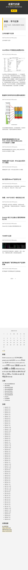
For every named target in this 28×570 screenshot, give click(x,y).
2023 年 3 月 (7, 458)
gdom (7, 360)
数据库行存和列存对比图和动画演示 (13, 95)
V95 (8, 365)
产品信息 (12, 365)
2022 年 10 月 (8, 468)
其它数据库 (7, 398)
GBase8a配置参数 (9, 389)
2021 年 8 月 (7, 493)
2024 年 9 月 (7, 433)
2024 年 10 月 (8, 431)
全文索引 (22, 365)
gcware (4, 360)
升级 (16, 369)
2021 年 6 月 (7, 497)
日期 (8, 374)
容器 (16, 371)
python (21, 362)
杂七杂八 (7, 396)
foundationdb (8, 357)
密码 (19, 371)
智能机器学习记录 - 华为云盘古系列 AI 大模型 (13, 162)
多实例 (20, 369)
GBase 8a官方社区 (6, 528)
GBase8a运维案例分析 (10, 383)
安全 (10, 371)
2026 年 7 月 (7, 407)
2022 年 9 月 (7, 469)
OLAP (6, 362)
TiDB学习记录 (6, 236)
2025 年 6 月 (7, 418)
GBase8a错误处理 (9, 394)
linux (23, 360)
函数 (6, 368)
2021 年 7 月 (7, 495)
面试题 (10, 376)
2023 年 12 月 (8, 444)
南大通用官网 (5, 526)
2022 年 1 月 (7, 484)
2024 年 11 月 (8, 429)
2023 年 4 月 (7, 457)
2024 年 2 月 (7, 440)
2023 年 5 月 (7, 455)
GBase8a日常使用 (9, 387)
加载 (13, 368)
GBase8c (12, 357)
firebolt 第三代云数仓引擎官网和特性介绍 (13, 218)
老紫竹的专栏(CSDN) (7, 529)
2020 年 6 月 (7, 519)
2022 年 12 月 (8, 464)
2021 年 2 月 (7, 504)
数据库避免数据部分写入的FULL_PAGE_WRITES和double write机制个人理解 (12, 141)
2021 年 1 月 (7, 506)
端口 (11, 374)
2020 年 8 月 (7, 515)
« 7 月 (3, 350)
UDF (5, 365)
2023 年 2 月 (7, 460)
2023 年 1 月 (7, 462)
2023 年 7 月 (7, 451)
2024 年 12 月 (8, 427)
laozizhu (15, 37)
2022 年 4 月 (7, 479)
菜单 (15, 10)
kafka (17, 360)
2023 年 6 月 (7, 453)
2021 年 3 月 (7, 502)
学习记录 (6, 371)
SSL (24, 362)
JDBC (13, 360)
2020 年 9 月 (7, 513)
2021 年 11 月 (8, 488)
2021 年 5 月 (7, 499)
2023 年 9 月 (7, 449)
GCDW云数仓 (18, 357)
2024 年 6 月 (7, 434)
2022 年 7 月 (7, 473)
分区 (9, 369)
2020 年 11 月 (8, 510)
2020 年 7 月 (7, 517)
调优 (18, 374)
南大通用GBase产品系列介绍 (11, 179)
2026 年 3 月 (7, 412)
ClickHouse (7, 400)
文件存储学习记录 (8, 33)
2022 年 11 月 (8, 466)
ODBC (3, 362)
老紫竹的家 (14, 4)
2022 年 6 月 (7, 475)
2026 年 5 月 (7, 411)
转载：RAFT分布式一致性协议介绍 (13, 198)
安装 (13, 371)
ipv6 (11, 360)
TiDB (3, 365)
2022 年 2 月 (7, 482)
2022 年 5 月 (7, 477)
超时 (21, 374)
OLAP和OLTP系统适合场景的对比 (13, 50)
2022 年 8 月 (7, 471)
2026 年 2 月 (7, 414)
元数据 (17, 365)
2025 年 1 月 (7, 425)
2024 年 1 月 (7, 442)
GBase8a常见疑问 (9, 393)
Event (3, 357)
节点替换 (14, 374)
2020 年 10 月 (8, 512)
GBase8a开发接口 (9, 391)
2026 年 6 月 (7, 409)
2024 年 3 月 (7, 438)
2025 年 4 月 (7, 420)
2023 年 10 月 (8, 447)
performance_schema (14, 362)
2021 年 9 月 (7, 491)
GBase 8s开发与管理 (7, 531)
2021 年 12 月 (8, 486)
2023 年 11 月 (8, 446)
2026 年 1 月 (7, 416)
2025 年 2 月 (7, 423)
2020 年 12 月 (8, 508)
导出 (22, 371)
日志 (5, 374)
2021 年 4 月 (7, 501)
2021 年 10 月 (8, 490)
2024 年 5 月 (7, 436)
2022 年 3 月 (7, 480)
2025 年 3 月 (7, 422)
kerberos (19, 360)
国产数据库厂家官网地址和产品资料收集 (13, 263)
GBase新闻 (7, 385)
